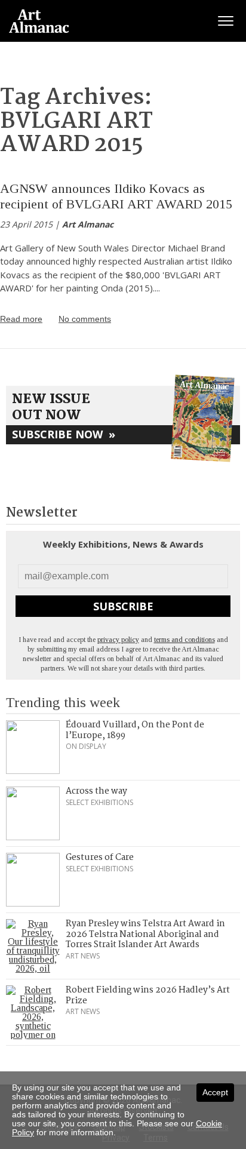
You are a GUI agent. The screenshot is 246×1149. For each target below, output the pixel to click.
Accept (215, 1092)
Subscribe (123, 606)
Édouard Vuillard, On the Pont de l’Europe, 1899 (135, 730)
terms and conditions (184, 639)
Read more (21, 319)
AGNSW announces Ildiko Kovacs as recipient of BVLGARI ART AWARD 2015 (116, 196)
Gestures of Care (100, 857)
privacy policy (118, 639)
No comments (85, 319)
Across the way (96, 791)
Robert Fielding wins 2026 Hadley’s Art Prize (148, 995)
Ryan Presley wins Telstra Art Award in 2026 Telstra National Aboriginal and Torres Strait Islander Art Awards (145, 934)
